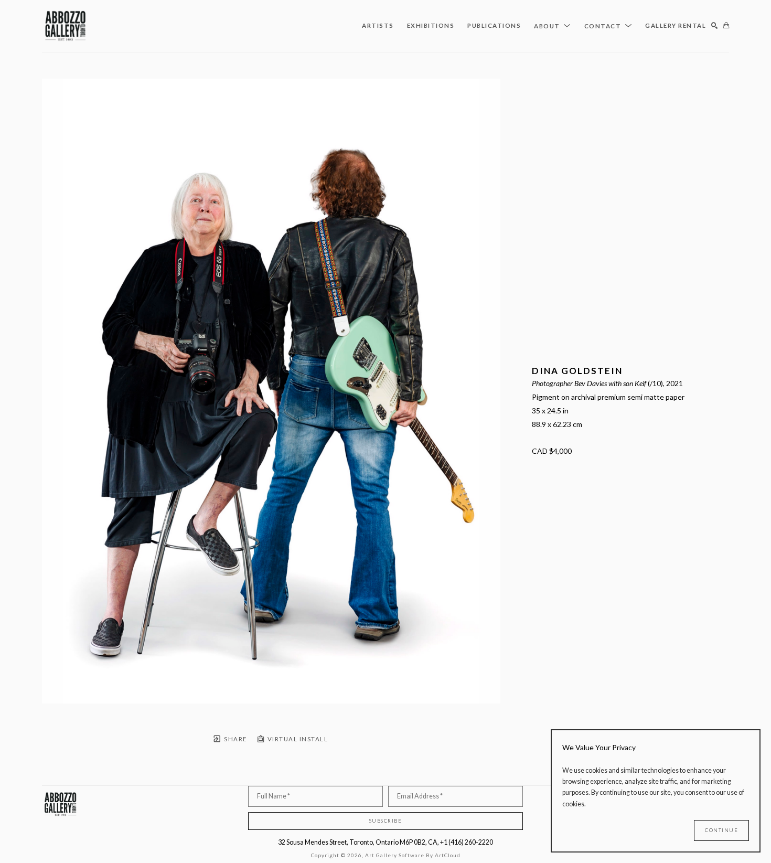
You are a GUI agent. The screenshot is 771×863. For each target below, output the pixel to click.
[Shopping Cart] (726, 26)
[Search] (714, 26)
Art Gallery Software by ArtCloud (413, 855)
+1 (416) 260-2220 (466, 842)
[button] (552, 25)
